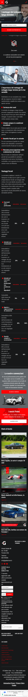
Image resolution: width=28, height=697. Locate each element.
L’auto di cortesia (5, 654)
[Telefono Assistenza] (26, 2)
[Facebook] (7, 564)
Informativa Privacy (9, 683)
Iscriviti (9, 594)
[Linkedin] (4, 564)
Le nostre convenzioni (6, 657)
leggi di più (3, 465)
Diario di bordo (4, 663)
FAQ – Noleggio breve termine (6, 659)
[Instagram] (2, 564)
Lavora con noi (4, 652)
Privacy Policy (20, 683)
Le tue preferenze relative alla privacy (15, 692)
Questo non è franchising (7, 650)
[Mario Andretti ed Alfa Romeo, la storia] (14, 492)
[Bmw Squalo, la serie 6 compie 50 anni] (14, 457)
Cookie (14, 685)
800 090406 (4, 558)
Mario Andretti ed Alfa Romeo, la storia (12, 496)
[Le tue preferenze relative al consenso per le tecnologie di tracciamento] (2, 694)
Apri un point (19, 633)
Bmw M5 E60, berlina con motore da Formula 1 (13, 531)
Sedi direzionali (4, 648)
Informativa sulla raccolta (9, 695)
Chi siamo (4, 642)
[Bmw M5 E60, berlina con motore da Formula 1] (14, 526)
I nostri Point (4, 645)
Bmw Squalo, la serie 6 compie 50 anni (13, 462)
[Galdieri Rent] (6, 2)
